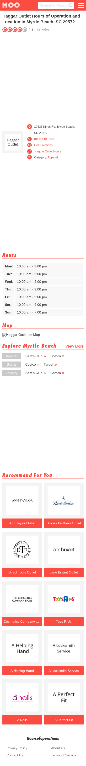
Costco (55, 356)
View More (74, 346)
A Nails (22, 720)
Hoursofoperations (43, 738)
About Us (58, 748)
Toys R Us (63, 621)
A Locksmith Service (63, 671)
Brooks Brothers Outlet (64, 523)
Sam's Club (34, 356)
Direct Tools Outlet (22, 572)
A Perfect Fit (63, 720)
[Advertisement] (43, 77)
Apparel (53, 157)
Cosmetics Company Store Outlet (22, 621)
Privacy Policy (16, 748)
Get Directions (43, 145)
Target (48, 364)
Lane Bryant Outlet (63, 572)
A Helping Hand (22, 671)
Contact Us (14, 755)
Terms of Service (63, 755)
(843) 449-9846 (44, 139)
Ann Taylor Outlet (22, 523)
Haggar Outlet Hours (47, 151)
